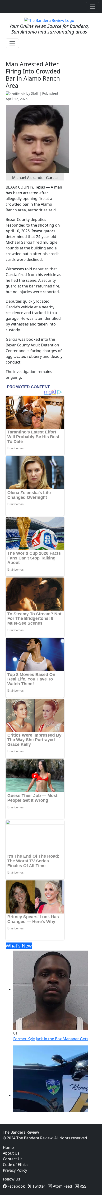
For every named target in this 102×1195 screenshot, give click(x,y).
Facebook (16, 1186)
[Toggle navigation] (92, 6)
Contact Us (13, 1158)
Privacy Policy (15, 1170)
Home (8, 1147)
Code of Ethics (15, 1164)
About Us (11, 1153)
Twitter (38, 1186)
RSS (82, 1186)
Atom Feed (62, 1186)
